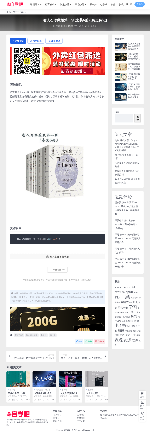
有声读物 (39, 390)
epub (129, 292)
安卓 (122, 312)
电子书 (103, 4)
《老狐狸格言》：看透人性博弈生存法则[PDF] (134, 58)
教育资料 (49, 4)
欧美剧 (128, 321)
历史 (135, 302)
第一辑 (53, 335)
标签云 (56, 417)
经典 (130, 331)
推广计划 (81, 420)
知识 (121, 330)
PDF (118, 297)
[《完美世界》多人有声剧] (44, 379)
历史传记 (19, 335)
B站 (123, 292)
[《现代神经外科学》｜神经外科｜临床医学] (121, 87)
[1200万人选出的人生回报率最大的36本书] (121, 46)
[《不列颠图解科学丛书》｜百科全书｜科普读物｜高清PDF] (121, 77)
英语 (122, 335)
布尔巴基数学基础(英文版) (134, 95)
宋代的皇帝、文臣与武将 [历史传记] (18, 394)
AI (122, 287)
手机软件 (126, 317)
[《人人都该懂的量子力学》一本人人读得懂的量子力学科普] (70, 379)
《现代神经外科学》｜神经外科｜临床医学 (134, 88)
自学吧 (74, 430)
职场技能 (79, 4)
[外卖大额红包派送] (57, 62)
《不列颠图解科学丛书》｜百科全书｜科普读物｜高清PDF (134, 79)
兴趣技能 (64, 4)
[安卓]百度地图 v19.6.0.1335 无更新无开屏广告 (127, 238)
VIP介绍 (80, 414)
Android (129, 287)
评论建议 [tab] (55, 40)
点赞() (101, 341)
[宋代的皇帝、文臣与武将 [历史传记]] (18, 379)
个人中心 (57, 414)
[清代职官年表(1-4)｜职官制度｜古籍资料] (121, 67)
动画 (130, 302)
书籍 (126, 297)
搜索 (117, 112)
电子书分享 (131, 325)
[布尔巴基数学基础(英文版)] (121, 97)
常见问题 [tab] (37, 40)
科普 (126, 331)
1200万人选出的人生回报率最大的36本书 (134, 46)
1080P (118, 287)
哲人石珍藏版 (32, 335)
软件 (113, 4)
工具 (136, 312)
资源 (127, 340)
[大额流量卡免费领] (57, 319)
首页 (8, 11)
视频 (138, 335)
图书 (120, 307)
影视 (121, 4)
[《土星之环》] (96, 379)
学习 (133, 307)
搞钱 (92, 4)
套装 (125, 307)
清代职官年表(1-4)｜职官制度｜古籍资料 (134, 66)
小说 (131, 312)
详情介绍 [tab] (19, 40)
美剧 (134, 331)
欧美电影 (135, 321)
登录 (141, 4)
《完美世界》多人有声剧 (44, 394)
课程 (119, 340)
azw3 (118, 292)
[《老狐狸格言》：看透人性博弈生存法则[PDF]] (121, 57)
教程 (134, 316)
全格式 (125, 302)
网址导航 (57, 420)
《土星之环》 (92, 393)
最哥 (117, 234)
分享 (80, 341)
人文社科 (134, 297)
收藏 (90, 341)
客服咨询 (81, 417)
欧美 (124, 321)
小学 (126, 312)
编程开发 (35, 4)
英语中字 (130, 335)
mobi (136, 292)
